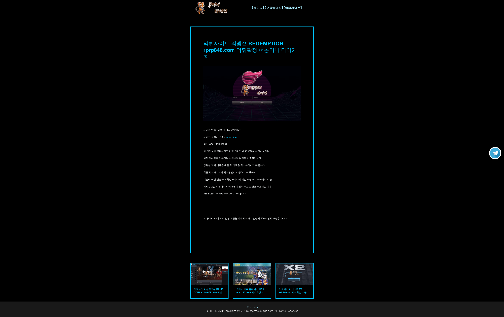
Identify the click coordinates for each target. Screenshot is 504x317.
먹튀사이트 (208, 232)
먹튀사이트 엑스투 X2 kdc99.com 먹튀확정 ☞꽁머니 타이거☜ (294, 291)
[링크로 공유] (224, 240)
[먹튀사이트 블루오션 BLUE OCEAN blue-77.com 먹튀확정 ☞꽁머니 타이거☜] (209, 274)
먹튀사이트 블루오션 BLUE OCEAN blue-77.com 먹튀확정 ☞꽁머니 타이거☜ (209, 291)
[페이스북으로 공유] (204, 240)
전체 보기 (310, 258)
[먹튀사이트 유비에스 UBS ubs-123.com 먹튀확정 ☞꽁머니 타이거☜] (252, 274)
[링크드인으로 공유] (217, 240)
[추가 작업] (299, 36)
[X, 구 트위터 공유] (211, 240)
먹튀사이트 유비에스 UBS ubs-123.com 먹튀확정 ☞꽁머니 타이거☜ (251, 291)
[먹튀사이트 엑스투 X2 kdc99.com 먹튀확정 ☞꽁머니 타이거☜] (294, 274)
